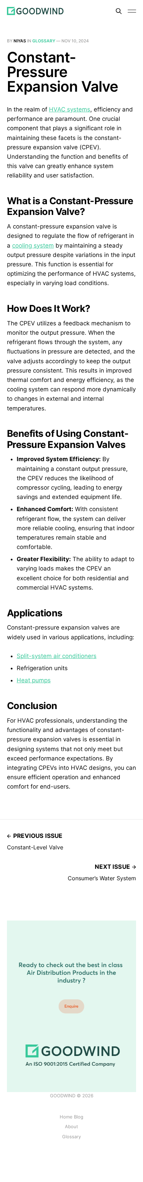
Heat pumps (34, 680)
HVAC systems (69, 109)
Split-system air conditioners (56, 655)
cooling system (33, 245)
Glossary (71, 1136)
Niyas (20, 40)
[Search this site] (118, 11)
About (71, 1126)
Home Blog (71, 1116)
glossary (43, 40)
